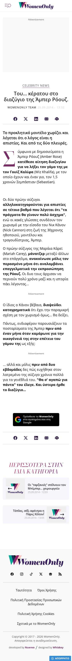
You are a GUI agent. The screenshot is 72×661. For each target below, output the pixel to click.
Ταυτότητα (24, 590)
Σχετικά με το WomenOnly (36, 623)
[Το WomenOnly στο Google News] (50, 574)
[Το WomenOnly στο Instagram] (21, 574)
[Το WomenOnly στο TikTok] (31, 574)
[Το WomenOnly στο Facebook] (12, 574)
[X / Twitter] (26, 119)
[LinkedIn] (36, 119)
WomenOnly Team (21, 107)
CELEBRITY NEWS (36, 86)
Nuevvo (30, 647)
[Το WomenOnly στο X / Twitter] (40, 574)
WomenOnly (36, 561)
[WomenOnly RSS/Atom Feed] (60, 574)
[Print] (57, 119)
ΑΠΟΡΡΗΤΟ (62, 658)
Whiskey (58, 647)
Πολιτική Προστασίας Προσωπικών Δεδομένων (36, 602)
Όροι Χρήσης (46, 590)
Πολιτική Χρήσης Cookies (36, 614)
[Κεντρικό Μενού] (8, 6)
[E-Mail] (46, 119)
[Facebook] (15, 119)
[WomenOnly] (36, 6)
